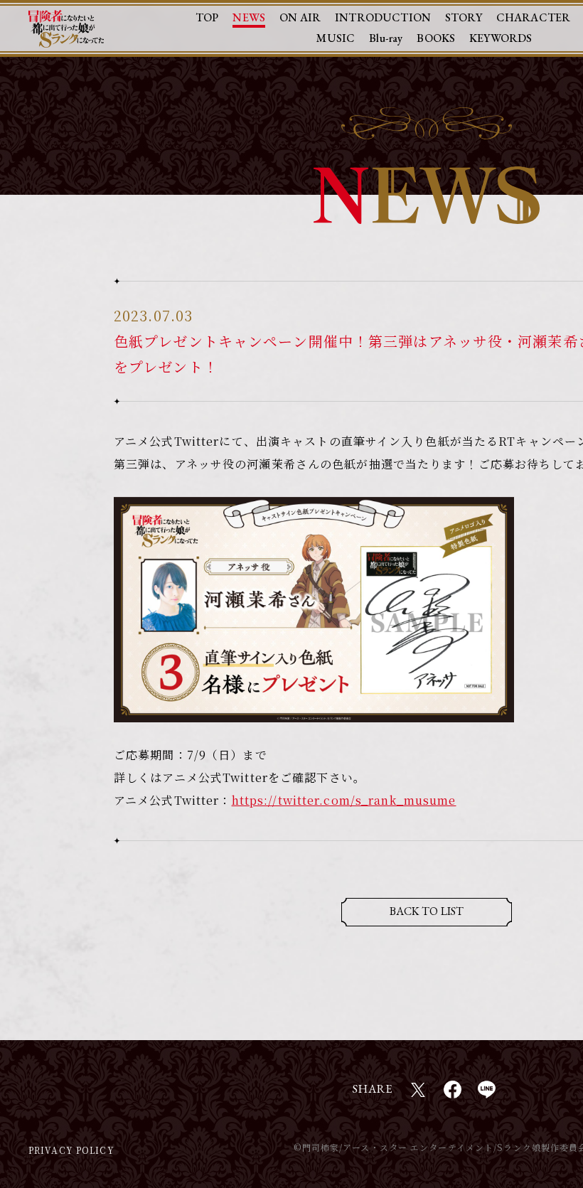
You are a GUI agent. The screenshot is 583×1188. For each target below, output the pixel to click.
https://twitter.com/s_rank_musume (344, 800)
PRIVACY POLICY (71, 1150)
